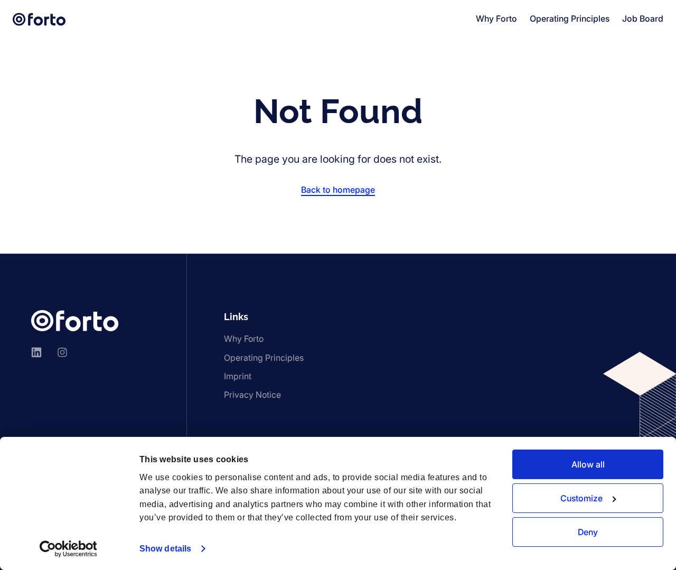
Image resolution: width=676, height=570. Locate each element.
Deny (588, 532)
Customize (581, 498)
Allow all (588, 464)
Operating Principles (569, 18)
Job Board (642, 18)
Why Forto (496, 18)
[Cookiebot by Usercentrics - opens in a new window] (68, 548)
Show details (165, 548)
